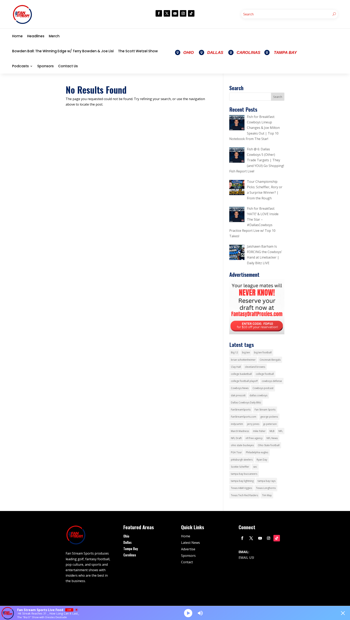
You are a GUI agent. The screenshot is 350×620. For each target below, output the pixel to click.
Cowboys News (240, 388)
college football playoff (244, 381)
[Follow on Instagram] (183, 13)
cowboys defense (272, 381)
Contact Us (68, 66)
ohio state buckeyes (242, 445)
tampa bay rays (266, 481)
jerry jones (253, 424)
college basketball (241, 374)
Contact (187, 562)
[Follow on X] (167, 13)
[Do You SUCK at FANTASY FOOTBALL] (256, 333)
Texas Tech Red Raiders (244, 495)
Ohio (126, 536)
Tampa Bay (130, 548)
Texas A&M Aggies (241, 488)
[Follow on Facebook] (159, 13)
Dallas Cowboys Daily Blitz (246, 402)
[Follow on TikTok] (191, 13)
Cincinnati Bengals (270, 359)
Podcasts (20, 66)
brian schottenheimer (243, 359)
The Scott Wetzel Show (138, 51)
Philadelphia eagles (257, 452)
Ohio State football (269, 445)
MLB (272, 431)
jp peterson (270, 424)
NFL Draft (236, 438)
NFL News (272, 438)
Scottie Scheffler (240, 466)
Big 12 (234, 352)
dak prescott (238, 395)
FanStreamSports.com (243, 416)
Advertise (188, 549)
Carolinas (129, 555)
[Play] (188, 613)
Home (17, 36)
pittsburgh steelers (242, 459)
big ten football (263, 352)
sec (255, 466)
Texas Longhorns (266, 488)
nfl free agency (254, 438)
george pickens (269, 416)
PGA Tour (236, 452)
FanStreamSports (241, 409)
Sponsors (45, 66)
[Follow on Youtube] (175, 13)
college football (265, 374)
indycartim (237, 424)
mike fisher (259, 431)
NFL (281, 431)
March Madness (240, 431)
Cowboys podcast (263, 388)
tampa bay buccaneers (244, 474)
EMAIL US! (246, 557)
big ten (246, 352)
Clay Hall (236, 367)
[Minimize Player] (343, 613)
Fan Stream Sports (265, 409)
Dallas (127, 542)
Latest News (190, 542)
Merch (54, 36)
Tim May (267, 495)
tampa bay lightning (242, 481)
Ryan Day (262, 459)
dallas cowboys (258, 395)
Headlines (35, 36)
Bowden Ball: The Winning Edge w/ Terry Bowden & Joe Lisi (63, 51)
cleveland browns (255, 367)
